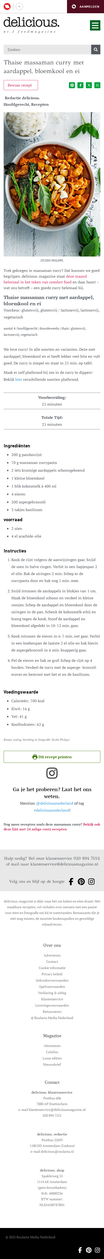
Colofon (52, 1052)
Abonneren (52, 1045)
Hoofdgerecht (16, 104)
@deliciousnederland (54, 803)
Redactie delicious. (22, 97)
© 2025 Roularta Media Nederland (30, 1237)
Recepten (40, 104)
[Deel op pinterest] (72, 85)
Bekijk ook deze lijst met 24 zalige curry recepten (52, 826)
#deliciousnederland (51, 810)
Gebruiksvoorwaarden (52, 980)
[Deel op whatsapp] (97, 85)
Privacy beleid (52, 974)
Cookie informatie (52, 967)
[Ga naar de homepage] (31, 22)
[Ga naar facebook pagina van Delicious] (70, 881)
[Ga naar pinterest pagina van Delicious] (80, 881)
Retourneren (52, 1011)
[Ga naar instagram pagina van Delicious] (90, 881)
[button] (85, 6)
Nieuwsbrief (52, 1064)
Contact (52, 961)
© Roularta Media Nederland (52, 1017)
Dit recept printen (54, 756)
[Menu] (95, 25)
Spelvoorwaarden (52, 986)
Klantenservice (52, 999)
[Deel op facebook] (80, 85)
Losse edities (52, 1058)
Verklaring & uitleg (52, 992)
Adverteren (52, 955)
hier (18, 379)
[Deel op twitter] (89, 85)
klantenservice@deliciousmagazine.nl (64, 864)
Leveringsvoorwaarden (52, 1005)
